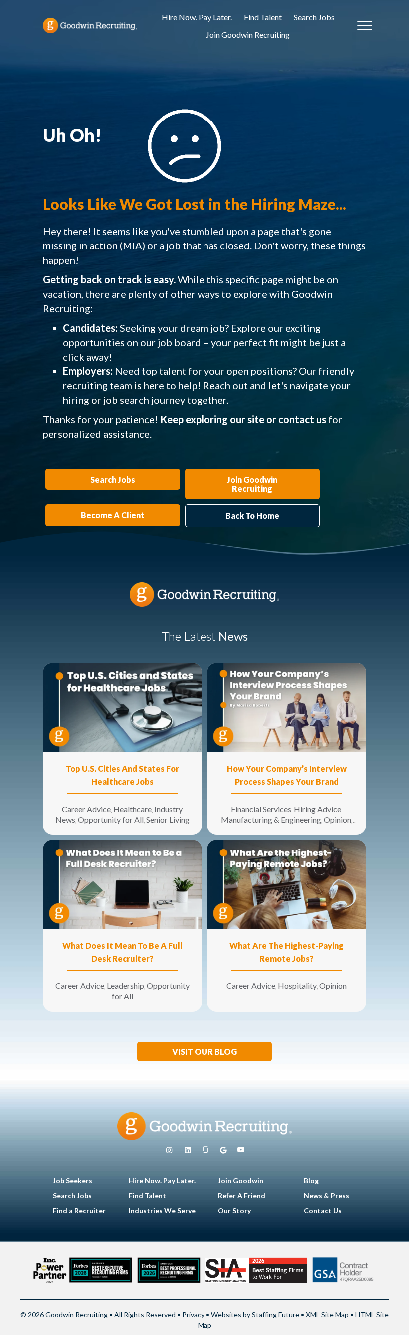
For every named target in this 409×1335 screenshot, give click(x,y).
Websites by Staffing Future (255, 1314)
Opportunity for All (111, 819)
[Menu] (364, 25)
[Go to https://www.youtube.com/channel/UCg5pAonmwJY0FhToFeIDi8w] (240, 1150)
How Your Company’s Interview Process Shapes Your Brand (287, 775)
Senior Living (168, 819)
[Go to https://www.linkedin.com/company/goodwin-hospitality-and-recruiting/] (187, 1150)
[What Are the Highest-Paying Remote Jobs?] (286, 883)
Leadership (125, 985)
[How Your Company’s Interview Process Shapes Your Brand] (286, 707)
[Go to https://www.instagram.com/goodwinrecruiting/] (169, 1150)
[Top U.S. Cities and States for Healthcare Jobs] (122, 707)
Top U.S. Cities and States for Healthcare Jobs (122, 775)
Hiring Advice (317, 809)
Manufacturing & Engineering (271, 819)
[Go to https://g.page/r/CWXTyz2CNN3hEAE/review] (223, 1150)
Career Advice (86, 809)
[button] (204, 1051)
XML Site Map (327, 1314)
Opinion (337, 819)
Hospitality (297, 985)
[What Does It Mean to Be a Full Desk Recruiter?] (122, 883)
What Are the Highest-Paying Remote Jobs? (286, 952)
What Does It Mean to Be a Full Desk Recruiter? (122, 952)
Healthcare (132, 809)
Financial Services (261, 809)
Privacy (193, 1314)
